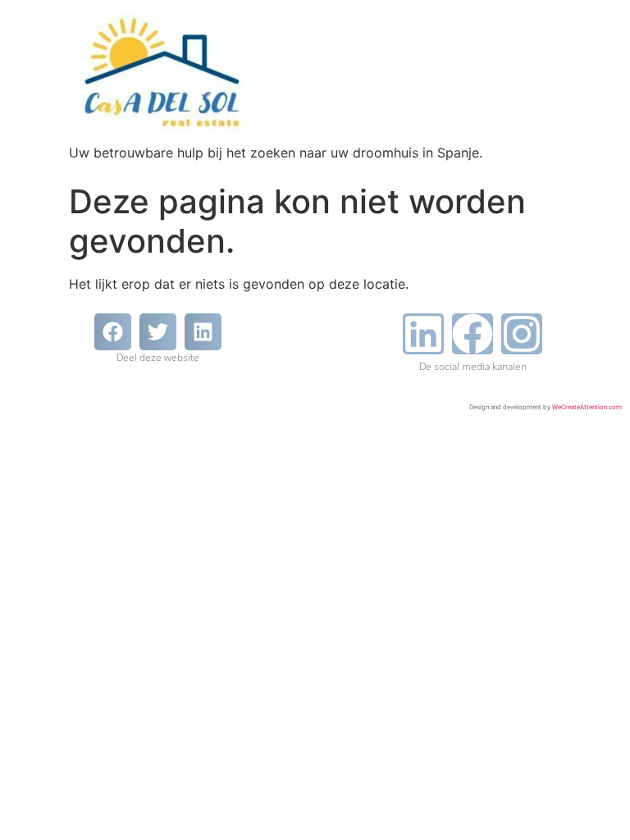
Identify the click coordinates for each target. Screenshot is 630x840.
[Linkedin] (423, 333)
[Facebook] (472, 333)
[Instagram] (521, 333)
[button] (112, 331)
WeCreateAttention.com (587, 407)
